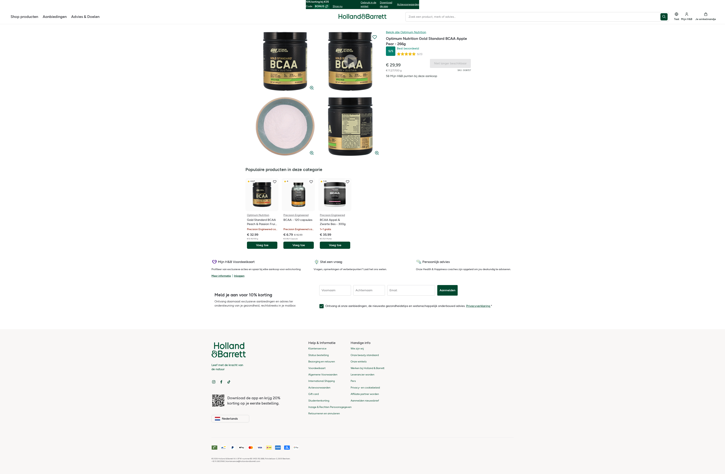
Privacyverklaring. (478, 306)
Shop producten (24, 16)
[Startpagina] (362, 16)
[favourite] (274, 182)
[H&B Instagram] (213, 382)
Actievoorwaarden (408, 4)
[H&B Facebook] (221, 382)
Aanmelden (447, 290)
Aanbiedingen (55, 16)
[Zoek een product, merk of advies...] (664, 16)
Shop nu (337, 6)
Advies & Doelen (85, 16)
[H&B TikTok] (229, 382)
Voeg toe (262, 245)
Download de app (386, 4)
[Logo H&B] (362, 18)
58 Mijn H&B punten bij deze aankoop (411, 76)
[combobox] (532, 16)
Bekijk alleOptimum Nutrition (406, 32)
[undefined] (285, 61)
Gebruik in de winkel (368, 4)
